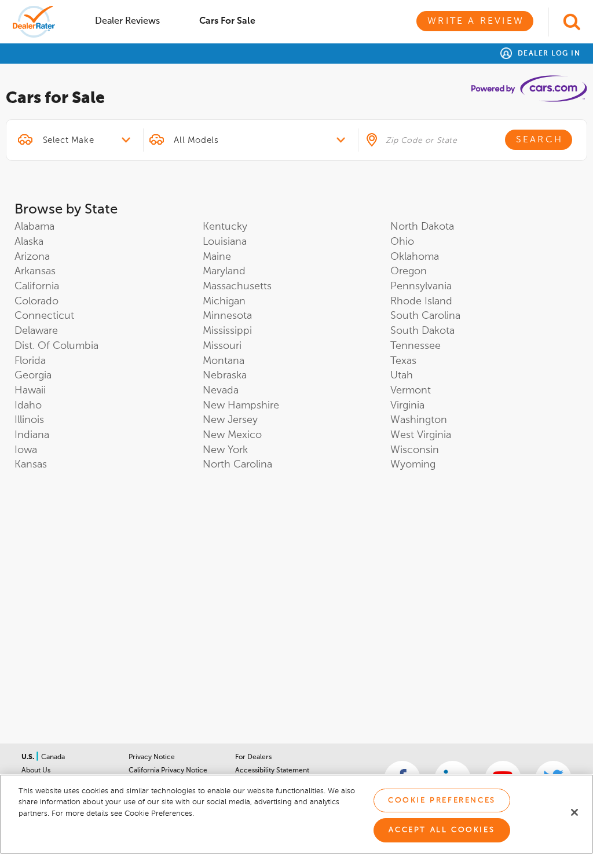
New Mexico (232, 435)
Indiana (31, 435)
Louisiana (225, 242)
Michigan (224, 301)
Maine (217, 257)
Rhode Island (421, 301)
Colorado (36, 301)
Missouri (222, 346)
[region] (296, 814)
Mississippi (227, 331)
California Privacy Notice (168, 770)
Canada (53, 757)
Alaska (28, 242)
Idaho (28, 405)
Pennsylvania (421, 286)
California (36, 286)
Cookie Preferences (442, 800)
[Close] (574, 812)
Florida (30, 361)
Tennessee (415, 346)
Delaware (36, 331)
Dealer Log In (547, 53)
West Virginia (420, 435)
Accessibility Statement (272, 770)
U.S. (28, 757)
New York (225, 450)
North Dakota (422, 227)
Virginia (407, 405)
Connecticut (44, 316)
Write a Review (475, 21)
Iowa (25, 450)
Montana (223, 361)
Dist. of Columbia (56, 346)
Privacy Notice (152, 757)
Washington (418, 420)
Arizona (32, 257)
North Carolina (237, 464)
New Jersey (230, 420)
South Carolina (425, 316)
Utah (401, 375)
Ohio (402, 242)
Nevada (221, 390)
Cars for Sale (227, 21)
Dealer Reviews (127, 21)
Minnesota (227, 316)
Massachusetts (237, 286)
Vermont (410, 390)
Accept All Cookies (442, 830)
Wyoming (412, 464)
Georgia (33, 375)
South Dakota (422, 331)
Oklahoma (414, 257)
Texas (403, 361)
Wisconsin (414, 450)
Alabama (34, 227)
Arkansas (35, 271)
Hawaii (30, 390)
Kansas (30, 464)
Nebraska (225, 375)
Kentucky (225, 227)
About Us (35, 770)
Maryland (224, 271)
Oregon (408, 271)
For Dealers (253, 757)
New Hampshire (241, 405)
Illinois (29, 420)
